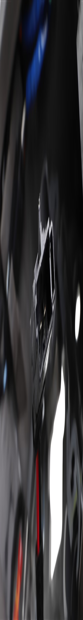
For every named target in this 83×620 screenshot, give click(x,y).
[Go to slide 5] (4, 345)
